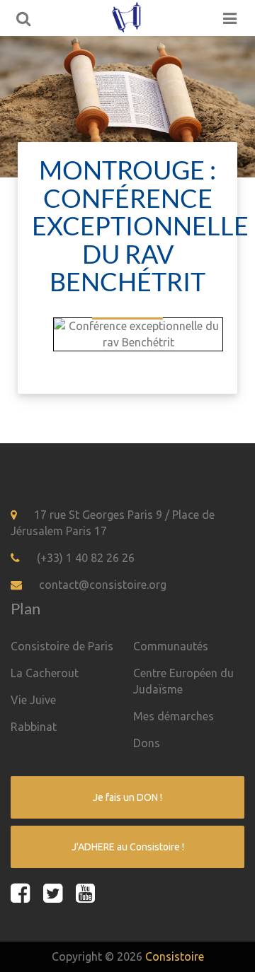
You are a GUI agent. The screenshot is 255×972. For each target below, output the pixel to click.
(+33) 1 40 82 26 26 (86, 557)
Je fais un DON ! (127, 797)
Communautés (170, 646)
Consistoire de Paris (62, 646)
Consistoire (174, 956)
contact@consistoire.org (102, 584)
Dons (146, 743)
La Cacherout (45, 673)
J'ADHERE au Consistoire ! (128, 847)
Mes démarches (173, 716)
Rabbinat (34, 726)
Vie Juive (33, 699)
